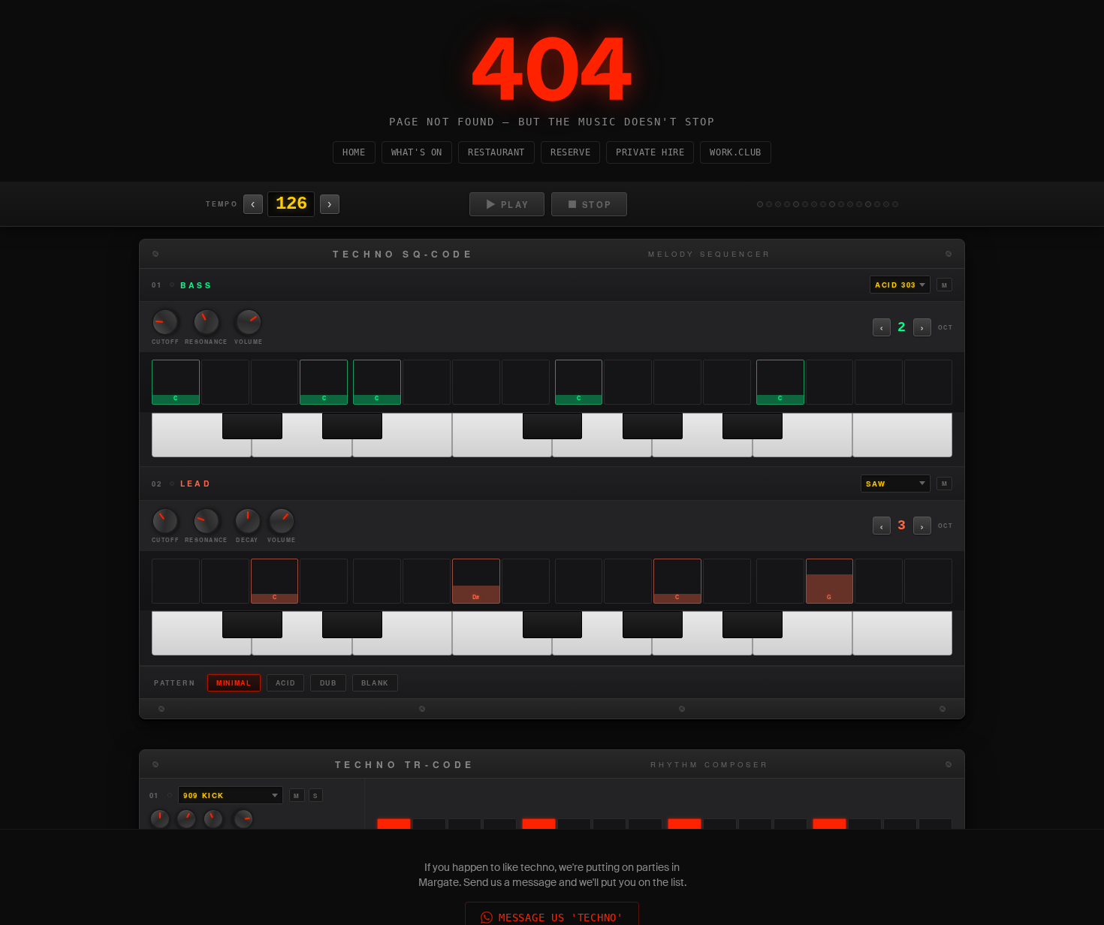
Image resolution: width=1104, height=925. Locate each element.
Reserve (570, 152)
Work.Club (735, 152)
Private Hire (650, 152)
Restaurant (496, 152)
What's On (416, 152)
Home (353, 152)
